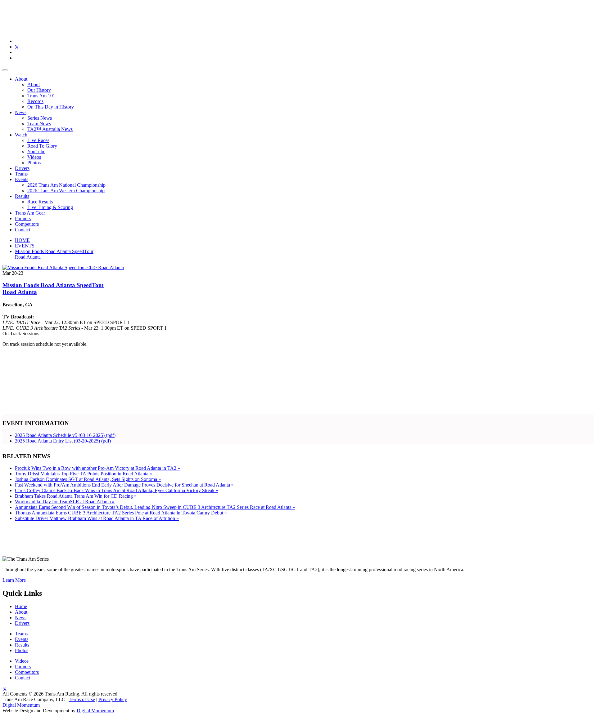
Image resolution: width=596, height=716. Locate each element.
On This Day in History (50, 106)
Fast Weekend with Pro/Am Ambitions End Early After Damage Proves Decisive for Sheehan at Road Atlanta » (124, 484)
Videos (34, 157)
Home (21, 606)
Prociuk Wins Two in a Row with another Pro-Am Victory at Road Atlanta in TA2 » (97, 468)
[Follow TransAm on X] (17, 46)
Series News (39, 118)
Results (22, 196)
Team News (39, 123)
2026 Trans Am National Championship (66, 185)
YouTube (36, 151)
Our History (39, 90)
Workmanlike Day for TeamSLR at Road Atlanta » (65, 501)
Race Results (40, 201)
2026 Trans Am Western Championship (66, 190)
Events (21, 179)
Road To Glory (42, 146)
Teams (21, 173)
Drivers (22, 168)
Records (35, 101)
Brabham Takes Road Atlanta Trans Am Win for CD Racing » (76, 496)
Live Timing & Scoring (50, 207)
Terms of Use (82, 699)
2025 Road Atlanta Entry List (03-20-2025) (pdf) (63, 440)
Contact (22, 229)
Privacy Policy (112, 699)
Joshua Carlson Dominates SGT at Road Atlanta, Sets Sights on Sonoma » (88, 479)
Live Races (38, 140)
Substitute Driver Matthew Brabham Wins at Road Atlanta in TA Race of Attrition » (97, 518)
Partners (23, 218)
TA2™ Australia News (50, 129)
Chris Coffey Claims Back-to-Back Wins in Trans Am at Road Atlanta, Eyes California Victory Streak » (116, 490)
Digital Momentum (21, 705)
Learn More (14, 580)
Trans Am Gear (30, 213)
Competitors (27, 224)
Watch (21, 134)
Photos (34, 162)
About (21, 79)
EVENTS (24, 245)
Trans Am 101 (41, 95)
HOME (22, 240)
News (20, 112)
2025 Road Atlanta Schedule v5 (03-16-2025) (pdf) (65, 435)
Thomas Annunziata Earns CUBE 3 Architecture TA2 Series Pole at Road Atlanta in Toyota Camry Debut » (121, 512)
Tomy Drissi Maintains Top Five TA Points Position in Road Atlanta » (83, 473)
